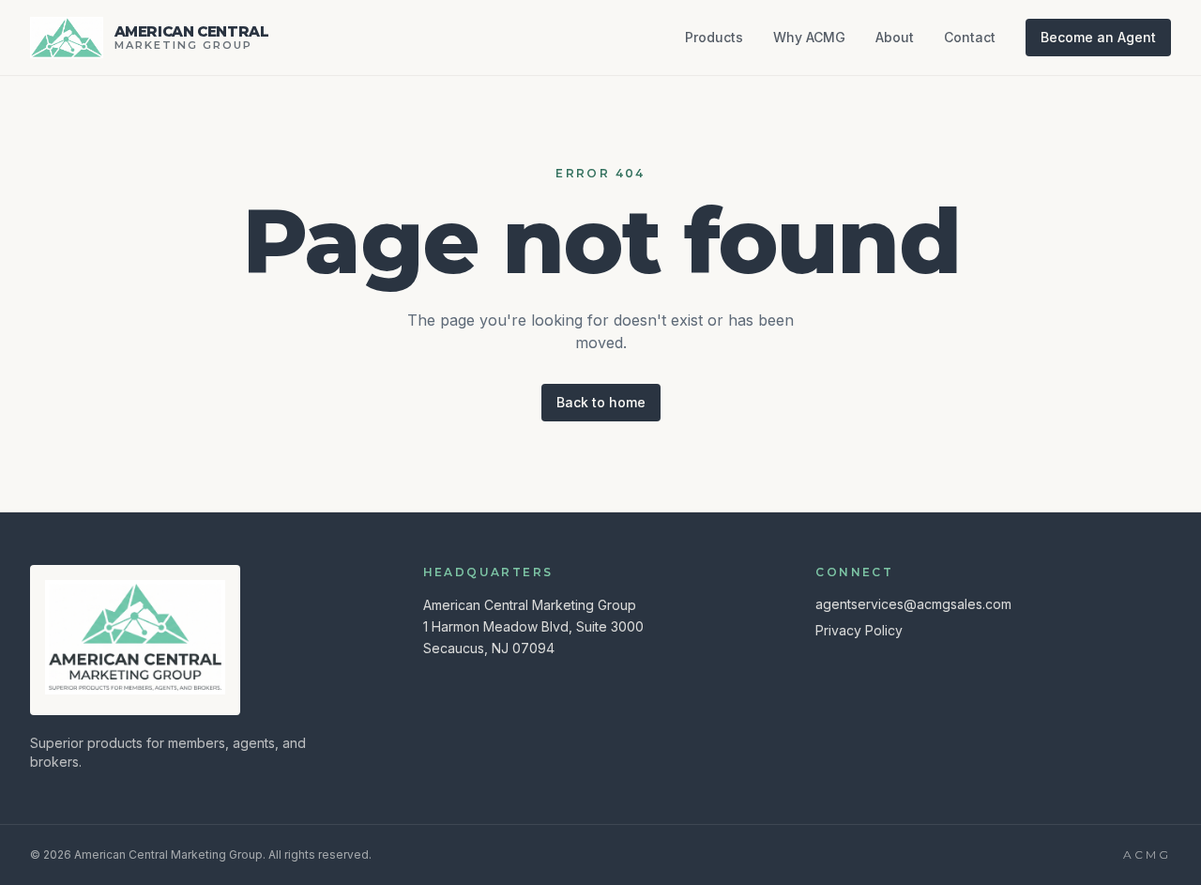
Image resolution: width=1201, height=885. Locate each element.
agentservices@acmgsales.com (913, 604)
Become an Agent (1098, 37)
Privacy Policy (859, 630)
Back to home (601, 402)
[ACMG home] (135, 637)
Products (714, 37)
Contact (970, 37)
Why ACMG (809, 37)
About (894, 37)
